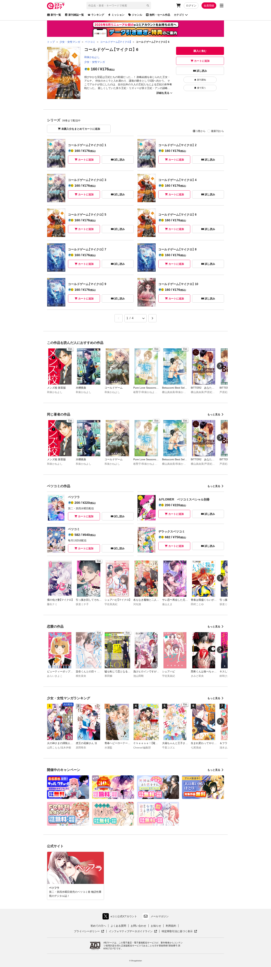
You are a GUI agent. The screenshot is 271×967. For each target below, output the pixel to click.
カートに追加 (202, 60)
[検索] (148, 5)
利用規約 (171, 925)
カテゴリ (179, 14)
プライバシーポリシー (89, 931)
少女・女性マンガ (94, 61)
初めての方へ (98, 925)
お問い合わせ (138, 925)
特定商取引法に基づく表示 (179, 931)
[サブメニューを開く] (221, 5)
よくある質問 (118, 925)
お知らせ (156, 925)
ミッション (118, 14)
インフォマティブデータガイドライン (131, 931)
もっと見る (213, 414)
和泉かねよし (92, 57)
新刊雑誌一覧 (76, 14)
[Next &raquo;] (152, 318)
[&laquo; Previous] (118, 318)
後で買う (201, 88)
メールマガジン (160, 916)
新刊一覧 (56, 14)
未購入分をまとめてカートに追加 (80, 128)
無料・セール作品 (160, 14)
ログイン (191, 5)
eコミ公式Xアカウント (121, 917)
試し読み (202, 70)
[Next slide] (220, 366)
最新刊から (217, 131)
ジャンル (137, 14)
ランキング (97, 14)
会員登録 (209, 5)
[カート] (178, 5)
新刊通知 (201, 79)
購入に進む (200, 50)
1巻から (201, 131)
